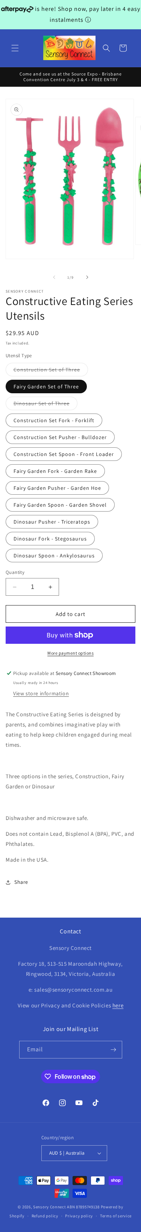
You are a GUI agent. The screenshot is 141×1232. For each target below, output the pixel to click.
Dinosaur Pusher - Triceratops (52, 521)
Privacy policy (79, 1215)
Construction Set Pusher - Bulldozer (60, 437)
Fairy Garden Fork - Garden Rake (55, 471)
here (117, 1005)
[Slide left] (54, 277)
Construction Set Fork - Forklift (54, 420)
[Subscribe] (113, 1049)
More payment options (70, 653)
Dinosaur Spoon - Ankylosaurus (54, 555)
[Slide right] (87, 277)
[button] (15, 48)
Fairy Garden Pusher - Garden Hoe (57, 488)
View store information (41, 693)
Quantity (15, 572)
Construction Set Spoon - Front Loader (64, 454)
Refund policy (45, 1215)
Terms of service (116, 1215)
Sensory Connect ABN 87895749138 (66, 1206)
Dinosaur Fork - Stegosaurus (50, 538)
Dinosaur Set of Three (45, 405)
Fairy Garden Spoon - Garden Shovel (60, 504)
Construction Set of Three (51, 371)
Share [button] (21, 882)
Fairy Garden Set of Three (46, 386)
